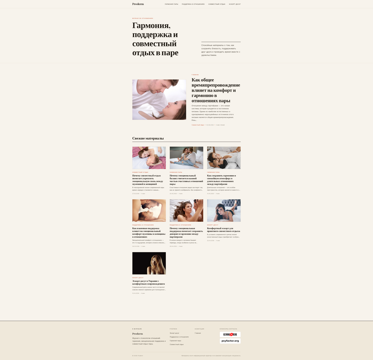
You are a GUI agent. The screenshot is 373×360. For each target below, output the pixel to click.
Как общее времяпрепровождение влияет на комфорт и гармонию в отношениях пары (216, 90)
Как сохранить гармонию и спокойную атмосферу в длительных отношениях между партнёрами (221, 179)
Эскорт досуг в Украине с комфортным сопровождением (148, 282)
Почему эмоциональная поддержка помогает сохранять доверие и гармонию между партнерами (186, 232)
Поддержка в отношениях (193, 4)
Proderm (138, 4)
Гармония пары (171, 4)
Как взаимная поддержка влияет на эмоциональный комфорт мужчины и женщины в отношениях (148, 232)
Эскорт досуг (235, 4)
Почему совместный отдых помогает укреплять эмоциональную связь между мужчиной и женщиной (147, 179)
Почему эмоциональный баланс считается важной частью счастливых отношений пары (186, 179)
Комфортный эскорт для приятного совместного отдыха (223, 229)
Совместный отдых (216, 4)
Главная (198, 333)
